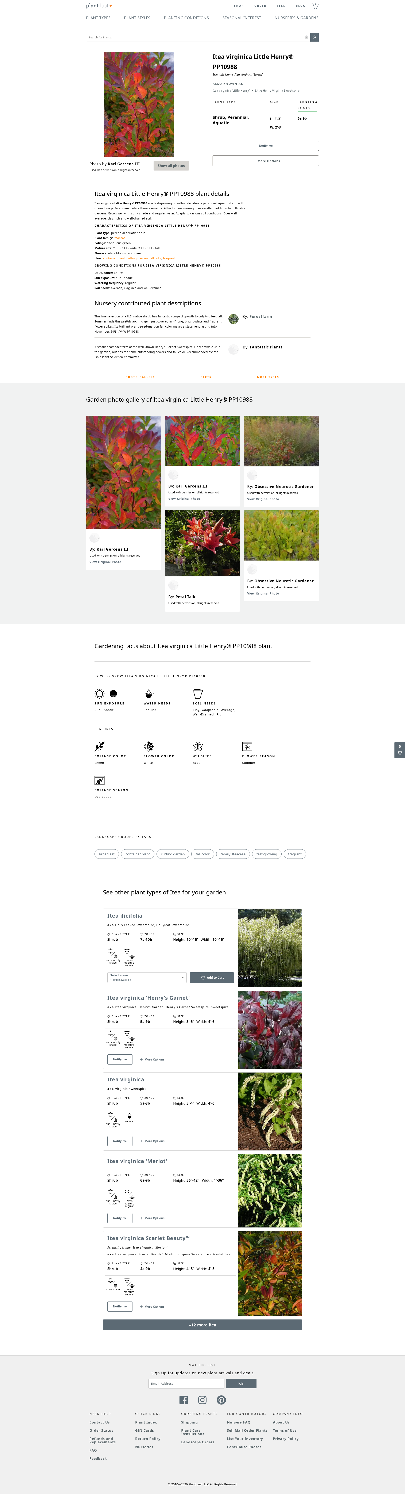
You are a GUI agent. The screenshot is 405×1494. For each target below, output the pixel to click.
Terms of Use (285, 1430)
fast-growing (266, 854)
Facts (206, 377)
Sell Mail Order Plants (247, 1430)
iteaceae (120, 238)
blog (301, 6)
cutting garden (137, 258)
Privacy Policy (286, 1438)
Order (260, 6)
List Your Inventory (245, 1438)
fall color (155, 258)
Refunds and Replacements (102, 1440)
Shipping (189, 1422)
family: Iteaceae (233, 854)
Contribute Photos (244, 1447)
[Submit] (314, 37)
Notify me (266, 145)
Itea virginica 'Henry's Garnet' (148, 997)
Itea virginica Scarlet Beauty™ (148, 1238)
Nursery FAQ (239, 1422)
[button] (306, 37)
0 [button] (315, 4)
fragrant (169, 258)
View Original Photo (105, 562)
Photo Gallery (140, 377)
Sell (281, 6)
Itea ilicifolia (125, 915)
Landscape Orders (198, 1442)
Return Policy (147, 1438)
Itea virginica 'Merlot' (137, 1161)
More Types (268, 377)
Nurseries (144, 1447)
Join (241, 1383)
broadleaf (107, 854)
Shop (239, 6)
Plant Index (146, 1422)
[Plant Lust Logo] (99, 6)
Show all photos (171, 165)
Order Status (101, 1430)
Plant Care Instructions (193, 1432)
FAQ (93, 1450)
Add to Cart (215, 977)
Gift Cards (144, 1430)
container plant (114, 258)
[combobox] (147, 977)
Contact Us (99, 1422)
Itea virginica (125, 1079)
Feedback (98, 1458)
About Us (281, 1422)
